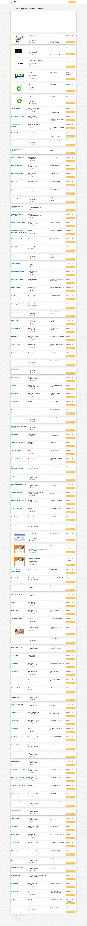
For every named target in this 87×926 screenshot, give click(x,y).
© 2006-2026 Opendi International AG (19, 918)
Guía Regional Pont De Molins (21, 915)
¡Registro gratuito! (72, 1)
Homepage (68, 62)
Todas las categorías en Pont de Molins (19, 5)
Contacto (28, 918)
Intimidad (32, 918)
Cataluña (13, 915)
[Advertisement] (43, 21)
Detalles (70, 42)
